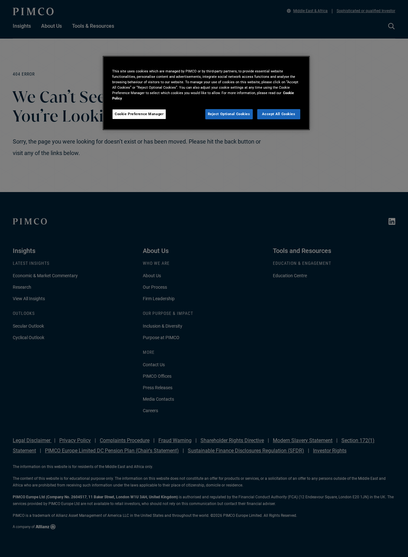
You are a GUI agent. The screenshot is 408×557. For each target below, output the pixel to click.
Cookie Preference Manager (139, 114)
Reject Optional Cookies (229, 114)
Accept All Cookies (278, 114)
